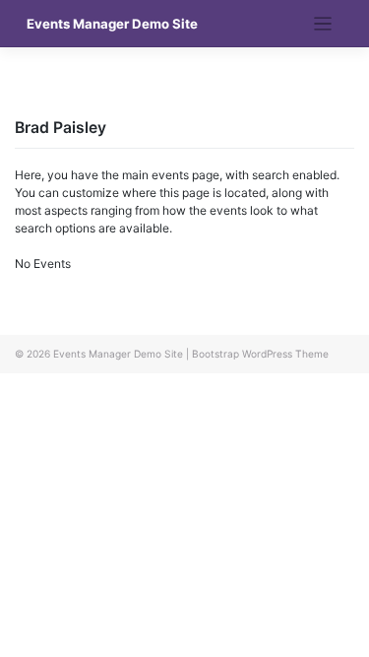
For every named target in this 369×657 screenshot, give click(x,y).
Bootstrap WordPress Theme (260, 354)
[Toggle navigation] (323, 24)
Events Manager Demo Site (112, 24)
